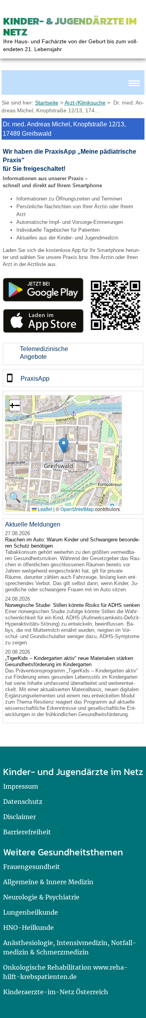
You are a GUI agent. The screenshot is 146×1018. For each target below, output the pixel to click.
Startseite (46, 102)
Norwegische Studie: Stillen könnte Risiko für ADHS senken (72, 605)
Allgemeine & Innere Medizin (48, 882)
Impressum (20, 786)
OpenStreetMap (77, 508)
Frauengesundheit (31, 867)
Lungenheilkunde (30, 912)
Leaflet (44, 508)
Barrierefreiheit (27, 832)
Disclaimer (19, 817)
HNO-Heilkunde (28, 927)
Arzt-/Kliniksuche (85, 102)
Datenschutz (22, 801)
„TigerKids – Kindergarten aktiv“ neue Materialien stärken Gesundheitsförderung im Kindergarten (69, 661)
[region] (73, 354)
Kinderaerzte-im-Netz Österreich (55, 992)
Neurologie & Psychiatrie (41, 897)
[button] (64, 446)
